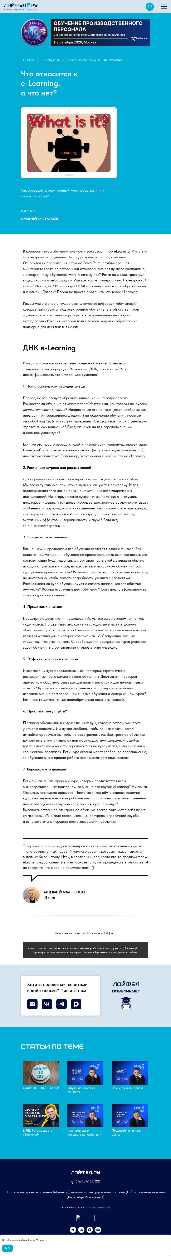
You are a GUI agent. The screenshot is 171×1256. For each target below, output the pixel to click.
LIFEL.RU (29, 60)
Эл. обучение (51, 60)
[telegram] (73, 1232)
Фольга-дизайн (98, 1207)
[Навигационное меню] (164, 7)
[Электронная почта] (98, 1232)
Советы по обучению (81, 60)
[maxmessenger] (90, 1232)
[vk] (81, 1232)
